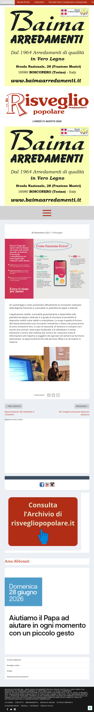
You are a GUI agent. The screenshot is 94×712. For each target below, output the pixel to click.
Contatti (19, 702)
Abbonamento (31, 702)
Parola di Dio (23, 2)
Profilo (9, 671)
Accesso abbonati (14, 660)
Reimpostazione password (17, 677)
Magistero (7, 2)
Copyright (34, 706)
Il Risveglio (57, 232)
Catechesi (39, 2)
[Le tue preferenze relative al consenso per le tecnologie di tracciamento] (90, 708)
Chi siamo (9, 702)
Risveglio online (13, 665)
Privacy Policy (47, 706)
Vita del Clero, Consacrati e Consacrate (68, 2)
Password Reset (12, 706)
